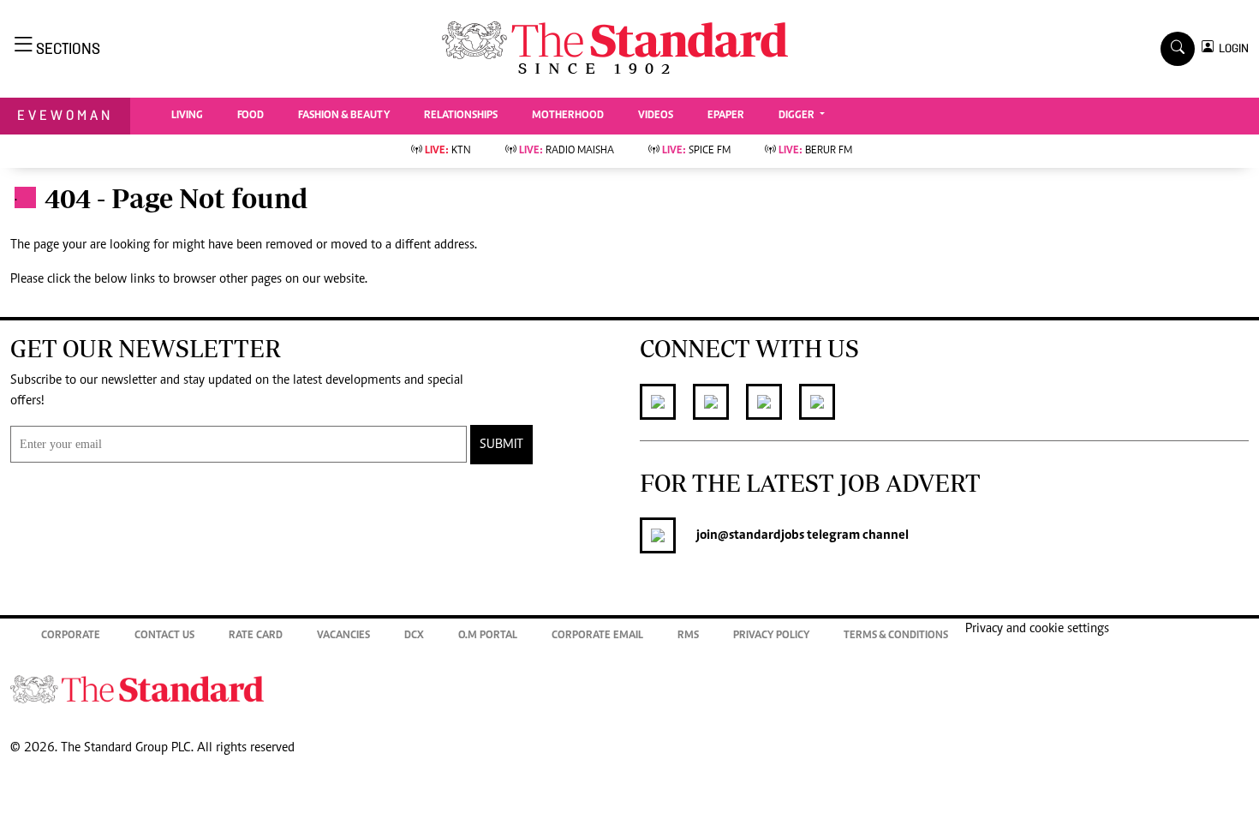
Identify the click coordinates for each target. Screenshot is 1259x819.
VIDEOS (655, 116)
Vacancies (343, 636)
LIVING (187, 116)
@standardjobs (761, 535)
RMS (688, 636)
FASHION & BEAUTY (344, 116)
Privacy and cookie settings (1037, 629)
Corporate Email (597, 636)
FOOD (250, 116)
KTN (448, 151)
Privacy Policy (771, 636)
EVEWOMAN (65, 115)
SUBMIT (501, 444)
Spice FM (696, 151)
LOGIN (1231, 48)
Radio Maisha (566, 151)
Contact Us (164, 636)
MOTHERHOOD (568, 116)
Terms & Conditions (896, 636)
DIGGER (798, 116)
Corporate (70, 636)
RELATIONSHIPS (461, 116)
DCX (414, 636)
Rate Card (256, 636)
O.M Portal (487, 636)
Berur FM (815, 151)
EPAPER (725, 116)
